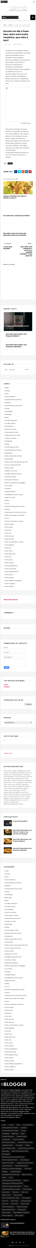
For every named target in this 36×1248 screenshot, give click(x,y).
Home (5, 25)
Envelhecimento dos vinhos (13, 450)
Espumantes (8, 453)
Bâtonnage (8, 414)
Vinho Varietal (9, 563)
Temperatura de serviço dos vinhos (15, 512)
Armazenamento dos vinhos (13, 405)
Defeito (7, 444)
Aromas (10, 25)
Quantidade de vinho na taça (14, 494)
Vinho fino (8, 548)
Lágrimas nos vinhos (11, 471)
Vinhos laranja (9, 577)
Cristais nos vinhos (10, 438)
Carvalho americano (11, 420)
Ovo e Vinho (8, 485)
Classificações (9, 426)
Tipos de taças (9, 524)
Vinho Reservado (10, 554)
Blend (6, 417)
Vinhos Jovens (9, 574)
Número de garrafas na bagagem (15, 483)
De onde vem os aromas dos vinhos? (16, 215)
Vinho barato (9, 527)
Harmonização (9, 468)
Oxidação (8, 488)
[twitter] (16, 1242)
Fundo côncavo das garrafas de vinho (16, 462)
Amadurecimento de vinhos (13, 399)
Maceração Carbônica (11, 480)
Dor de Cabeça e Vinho (12, 447)
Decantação (8, 441)
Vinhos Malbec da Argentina (13, 580)
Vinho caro (8, 533)
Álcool (6, 394)
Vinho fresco (9, 551)
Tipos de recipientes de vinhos (14, 521)
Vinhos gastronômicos (11, 571)
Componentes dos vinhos (12, 435)
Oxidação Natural (10, 491)
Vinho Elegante (9, 545)
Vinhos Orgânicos (10, 583)
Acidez (7, 388)
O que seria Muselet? (20, 821)
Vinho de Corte (9, 536)
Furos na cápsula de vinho (13, 465)
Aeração (7, 391)
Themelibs (26, 1245)
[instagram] (33, 2)
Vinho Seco (8, 557)
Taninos (7, 509)
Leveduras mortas (10, 477)
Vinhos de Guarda (10, 569)
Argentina (8, 402)
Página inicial (8, 753)
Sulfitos (7, 500)
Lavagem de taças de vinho (13, 474)
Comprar (7, 687)
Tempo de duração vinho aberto (14, 515)
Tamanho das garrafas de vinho (14, 506)
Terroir (7, 518)
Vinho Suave (9, 560)
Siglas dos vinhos (10, 497)
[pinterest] (19, 1242)
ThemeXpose (17, 1245)
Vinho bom (8, 530)
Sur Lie (7, 503)
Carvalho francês (10, 423)
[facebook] (12, 1242)
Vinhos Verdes (9, 586)
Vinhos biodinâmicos (11, 566)
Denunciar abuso (11, 599)
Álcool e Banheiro (10, 396)
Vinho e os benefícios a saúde (14, 542)
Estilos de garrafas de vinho (13, 456)
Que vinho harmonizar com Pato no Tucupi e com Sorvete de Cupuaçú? (22, 832)
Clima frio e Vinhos (10, 429)
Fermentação (9, 459)
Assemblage (8, 411)
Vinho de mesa (9, 539)
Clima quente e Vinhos (11, 432)
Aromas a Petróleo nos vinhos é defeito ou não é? (14, 197)
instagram (19, 369)
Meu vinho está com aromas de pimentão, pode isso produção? (14, 234)
